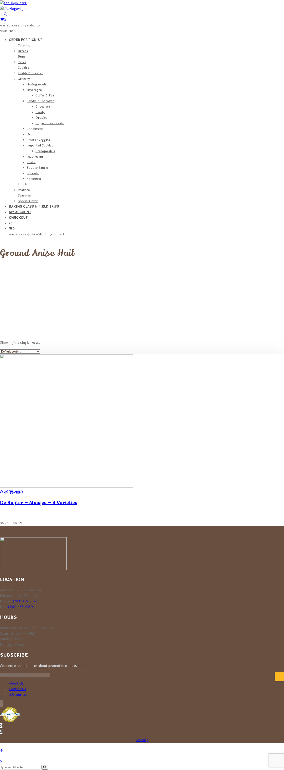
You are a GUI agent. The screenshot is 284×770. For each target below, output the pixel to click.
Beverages (34, 90)
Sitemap (142, 740)
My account (20, 212)
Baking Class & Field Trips (34, 206)
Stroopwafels (45, 151)
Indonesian (35, 156)
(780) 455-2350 (20, 607)
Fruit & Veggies (38, 140)
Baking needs (36, 84)
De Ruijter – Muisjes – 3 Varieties (38, 502)
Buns (22, 56)
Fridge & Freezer (30, 73)
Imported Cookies (40, 145)
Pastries (24, 190)
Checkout (18, 217)
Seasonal (24, 195)
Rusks (31, 162)
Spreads (33, 173)
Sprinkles (34, 178)
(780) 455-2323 (25, 601)
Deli (29, 134)
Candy (40, 112)
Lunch (22, 184)
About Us (16, 683)
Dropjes (41, 117)
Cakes (22, 62)
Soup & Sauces (38, 167)
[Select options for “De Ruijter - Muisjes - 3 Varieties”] (16, 492)
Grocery (24, 78)
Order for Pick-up (25, 40)
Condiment (35, 128)
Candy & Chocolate (40, 101)
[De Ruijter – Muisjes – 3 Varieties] (1, 492)
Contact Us (17, 689)
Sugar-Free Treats (50, 123)
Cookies (23, 67)
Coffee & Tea (45, 95)
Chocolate (43, 106)
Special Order (28, 201)
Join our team (19, 694)
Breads (23, 51)
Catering (24, 45)
